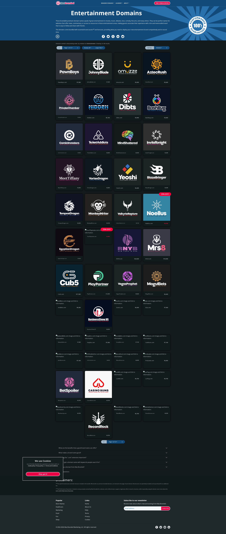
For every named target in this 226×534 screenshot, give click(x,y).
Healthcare (59, 507)
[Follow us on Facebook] (156, 527)
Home (87, 504)
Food (57, 513)
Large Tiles (99, 48)
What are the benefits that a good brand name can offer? (78, 448)
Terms (87, 513)
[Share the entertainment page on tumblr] (113, 36)
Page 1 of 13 (68, 48)
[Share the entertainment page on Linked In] (117, 36)
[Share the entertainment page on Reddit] (122, 36)
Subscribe (165, 508)
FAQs (86, 510)
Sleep (57, 520)
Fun (57, 516)
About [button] (126, 3)
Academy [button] (118, 3)
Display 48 (87, 48)
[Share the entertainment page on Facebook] (103, 36)
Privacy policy (39, 466)
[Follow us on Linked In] (169, 527)
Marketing (59, 510)
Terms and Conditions (52, 466)
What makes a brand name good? (70, 453)
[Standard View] (57, 36)
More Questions (64, 472)
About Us (88, 507)
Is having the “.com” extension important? (72, 457)
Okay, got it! (43, 474)
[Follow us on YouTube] (164, 527)
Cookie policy (31, 466)
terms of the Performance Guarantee (64, 491)
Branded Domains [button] (107, 3)
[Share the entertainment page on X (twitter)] (108, 36)
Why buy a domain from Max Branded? (71, 467)
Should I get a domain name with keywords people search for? (79, 462)
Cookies (87, 520)
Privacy (87, 516)
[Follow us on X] (160, 527)
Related (158, 48)
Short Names (60, 504)
